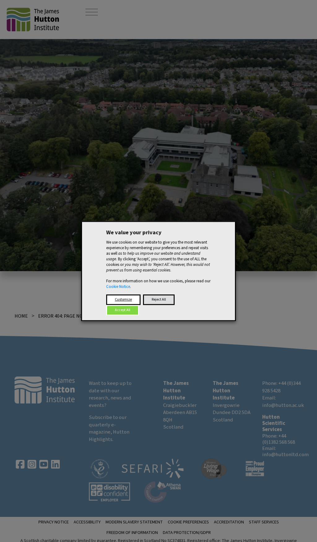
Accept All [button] (122, 310)
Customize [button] (123, 299)
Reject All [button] (159, 299)
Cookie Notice (118, 286)
